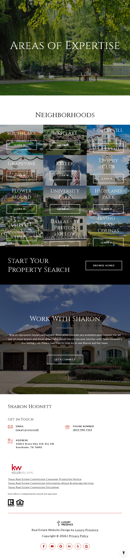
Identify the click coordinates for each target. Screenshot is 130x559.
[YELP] (78, 546)
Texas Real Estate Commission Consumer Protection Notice (44, 479)
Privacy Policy (78, 536)
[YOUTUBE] (52, 546)
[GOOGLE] (61, 546)
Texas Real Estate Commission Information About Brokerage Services (51, 483)
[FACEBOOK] (43, 546)
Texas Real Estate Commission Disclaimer (33, 487)
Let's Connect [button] (65, 359)
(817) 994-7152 (82, 430)
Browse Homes (103, 265)
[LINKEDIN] (69, 546)
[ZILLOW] (86, 546)
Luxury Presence (86, 530)
